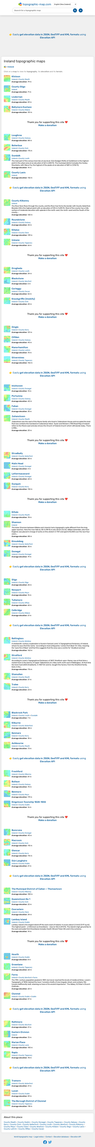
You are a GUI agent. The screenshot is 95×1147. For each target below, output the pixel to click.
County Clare (24, 233)
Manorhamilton (20, 347)
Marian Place (18, 1042)
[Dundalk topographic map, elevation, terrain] (7, 161)
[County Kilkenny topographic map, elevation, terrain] (7, 207)
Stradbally (17, 453)
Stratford (17, 655)
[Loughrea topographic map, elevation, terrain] (7, 138)
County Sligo (18, 86)
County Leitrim (24, 350)
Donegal (16, 551)
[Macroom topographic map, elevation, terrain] (7, 843)
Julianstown (18, 416)
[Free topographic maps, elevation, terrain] (5, 67)
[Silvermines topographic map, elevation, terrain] (7, 360)
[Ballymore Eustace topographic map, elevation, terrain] (7, 109)
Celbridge (17, 610)
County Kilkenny (20, 200)
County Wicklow (25, 641)
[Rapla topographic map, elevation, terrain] (7, 1055)
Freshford (17, 771)
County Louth (24, 158)
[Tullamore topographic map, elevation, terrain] (7, 602)
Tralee (15, 684)
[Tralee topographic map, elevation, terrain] (7, 687)
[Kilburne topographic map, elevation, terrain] (7, 725)
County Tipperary (25, 243)
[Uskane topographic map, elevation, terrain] (7, 242)
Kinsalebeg (17, 541)
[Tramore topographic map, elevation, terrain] (7, 1083)
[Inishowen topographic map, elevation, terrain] (7, 388)
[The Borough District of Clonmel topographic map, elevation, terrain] (7, 1103)
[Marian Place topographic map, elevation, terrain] (7, 1045)
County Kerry (24, 330)
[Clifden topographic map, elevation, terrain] (7, 340)
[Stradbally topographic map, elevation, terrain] (7, 456)
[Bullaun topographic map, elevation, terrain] (7, 784)
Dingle (15, 327)
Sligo (14, 579)
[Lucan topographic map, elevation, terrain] (7, 1093)
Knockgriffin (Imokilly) (23, 298)
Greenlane (17, 964)
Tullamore (17, 600)
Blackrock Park (20, 712)
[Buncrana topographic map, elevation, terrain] (7, 832)
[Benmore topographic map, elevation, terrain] (7, 794)
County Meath (24, 79)
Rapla (15, 1052)
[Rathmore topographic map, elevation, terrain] (7, 1024)
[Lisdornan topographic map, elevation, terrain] (7, 99)
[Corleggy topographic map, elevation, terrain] (7, 291)
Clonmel (16, 993)
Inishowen (17, 385)
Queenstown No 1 (21, 899)
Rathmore (17, 1022)
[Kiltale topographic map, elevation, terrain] (7, 514)
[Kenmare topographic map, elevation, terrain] (7, 735)
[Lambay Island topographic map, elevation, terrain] (7, 925)
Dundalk (16, 155)
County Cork (23, 148)
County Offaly (24, 603)
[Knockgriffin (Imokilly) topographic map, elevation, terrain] (7, 301)
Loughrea (17, 135)
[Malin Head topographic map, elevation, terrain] (7, 466)
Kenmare (16, 733)
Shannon (16, 522)
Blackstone (18, 278)
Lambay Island (19, 919)
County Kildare (24, 110)
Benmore (16, 791)
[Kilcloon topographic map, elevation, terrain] (7, 79)
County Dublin (24, 805)
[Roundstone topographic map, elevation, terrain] (7, 222)
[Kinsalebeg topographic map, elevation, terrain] (7, 544)
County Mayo (24, 593)
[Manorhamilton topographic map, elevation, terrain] (7, 350)
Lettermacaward (20, 473)
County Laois (19, 172)
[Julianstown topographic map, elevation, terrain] (7, 423)
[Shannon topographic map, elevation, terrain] (7, 529)
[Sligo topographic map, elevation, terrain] (7, 582)
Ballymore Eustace (22, 107)
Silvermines (18, 357)
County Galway (25, 138)
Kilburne (16, 722)
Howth (15, 954)
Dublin (33, 996)
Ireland (14, 79)
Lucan (15, 1090)
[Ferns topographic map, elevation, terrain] (7, 981)
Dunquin (16, 484)
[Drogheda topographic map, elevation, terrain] (7, 271)
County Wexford (25, 281)
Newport (16, 589)
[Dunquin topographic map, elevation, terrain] (7, 486)
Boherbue (17, 145)
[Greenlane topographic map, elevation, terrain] (7, 967)
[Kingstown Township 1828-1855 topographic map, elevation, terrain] (7, 804)
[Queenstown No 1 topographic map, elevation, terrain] (7, 901)
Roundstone (18, 219)
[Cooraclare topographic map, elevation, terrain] (7, 912)
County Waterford (26, 456)
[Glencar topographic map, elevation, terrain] (7, 853)
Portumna (17, 396)
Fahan (15, 406)
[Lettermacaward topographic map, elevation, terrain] (7, 476)
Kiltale (15, 512)
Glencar (16, 850)
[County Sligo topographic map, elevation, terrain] (7, 89)
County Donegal (25, 389)
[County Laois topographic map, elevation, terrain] (7, 175)
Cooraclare (17, 909)
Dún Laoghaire (19, 860)
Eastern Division (20, 1032)
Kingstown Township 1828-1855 (29, 802)
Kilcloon (16, 76)
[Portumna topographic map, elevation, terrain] (7, 398)
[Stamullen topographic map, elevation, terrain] (7, 677)
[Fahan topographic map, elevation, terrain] (7, 408)
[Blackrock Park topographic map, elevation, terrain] (7, 715)
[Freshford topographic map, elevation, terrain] (7, 774)
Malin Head (17, 463)
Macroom (17, 840)
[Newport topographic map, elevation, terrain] (7, 592)
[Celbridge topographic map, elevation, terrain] (7, 613)
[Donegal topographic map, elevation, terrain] (7, 554)
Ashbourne (17, 743)
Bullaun (16, 781)
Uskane (16, 240)
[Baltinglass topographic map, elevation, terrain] (7, 644)
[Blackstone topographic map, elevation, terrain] (7, 281)
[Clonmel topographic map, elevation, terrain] (7, 996)
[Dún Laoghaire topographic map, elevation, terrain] (7, 863)
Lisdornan (17, 97)
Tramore (16, 1080)
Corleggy (16, 288)
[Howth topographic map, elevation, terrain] (7, 957)
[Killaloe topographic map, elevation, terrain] (7, 232)
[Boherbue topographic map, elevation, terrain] (7, 148)
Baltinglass (18, 638)
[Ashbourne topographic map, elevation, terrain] (7, 746)
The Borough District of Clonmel (29, 1101)
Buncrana (17, 830)
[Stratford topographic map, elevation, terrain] (7, 662)
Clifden (15, 337)
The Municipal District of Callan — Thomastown (37, 889)
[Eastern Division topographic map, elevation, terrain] (7, 1034)
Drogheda (17, 268)
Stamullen (17, 674)
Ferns (15, 974)
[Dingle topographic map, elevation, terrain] (7, 329)
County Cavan (24, 291)
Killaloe (15, 230)
